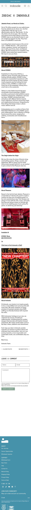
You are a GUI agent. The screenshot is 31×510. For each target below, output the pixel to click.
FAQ (2, 465)
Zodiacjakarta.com (7, 109)
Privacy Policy (24, 383)
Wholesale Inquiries (6, 454)
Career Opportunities (7, 451)
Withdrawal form (5, 460)
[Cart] (28, 6)
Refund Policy (5, 471)
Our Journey (4, 448)
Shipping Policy (5, 474)
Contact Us (4, 468)
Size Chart (4, 463)
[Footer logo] (4, 440)
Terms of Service (4, 384)
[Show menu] (2, 6)
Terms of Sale (5, 480)
